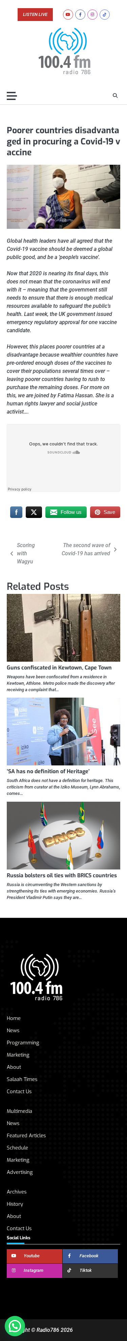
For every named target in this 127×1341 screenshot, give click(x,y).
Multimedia (19, 1111)
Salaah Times (22, 1079)
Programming (23, 1042)
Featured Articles (26, 1135)
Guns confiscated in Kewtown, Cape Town (59, 667)
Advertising (20, 1172)
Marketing (18, 1055)
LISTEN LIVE (35, 14)
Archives (16, 1191)
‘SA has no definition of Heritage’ (48, 771)
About (14, 1067)
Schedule (17, 1147)
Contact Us (19, 1091)
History (15, 1204)
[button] (15, 1326)
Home (14, 1018)
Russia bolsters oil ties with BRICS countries (62, 875)
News (13, 1030)
